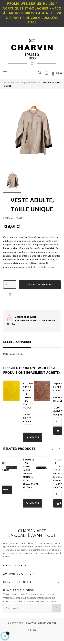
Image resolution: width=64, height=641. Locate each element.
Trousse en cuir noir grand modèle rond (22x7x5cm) (26, 472)
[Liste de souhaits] (11, 294)
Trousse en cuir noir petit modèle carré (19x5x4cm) (57, 472)
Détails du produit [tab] (17, 342)
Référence (9, 218)
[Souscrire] (56, 608)
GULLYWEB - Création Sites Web (41, 623)
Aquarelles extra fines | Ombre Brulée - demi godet (57, 397)
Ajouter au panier (41, 285)
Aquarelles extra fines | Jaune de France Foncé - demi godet (26, 401)
